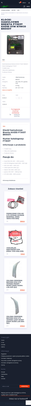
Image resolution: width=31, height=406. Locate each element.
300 (19, 81)
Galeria (3, 347)
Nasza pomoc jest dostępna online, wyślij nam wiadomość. (13, 394)
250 (16, 81)
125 (7, 221)
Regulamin (3, 354)
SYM (18, 10)
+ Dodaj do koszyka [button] (19, 221)
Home (2, 340)
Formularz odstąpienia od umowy (9, 362)
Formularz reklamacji (6, 358)
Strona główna (5, 10)
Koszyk (3, 372)
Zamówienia (4, 374)
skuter (13, 10)
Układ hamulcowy (19, 77)
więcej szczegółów (7, 90)
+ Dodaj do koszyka (19, 290)
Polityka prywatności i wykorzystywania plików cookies (15, 356)
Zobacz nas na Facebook (18, 399)
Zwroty (3, 365)
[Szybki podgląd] (24, 193)
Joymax (25, 81)
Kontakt (3, 344)
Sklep (2, 376)
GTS (22, 81)
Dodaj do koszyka (17, 115)
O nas (2, 342)
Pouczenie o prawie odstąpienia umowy (11, 360)
